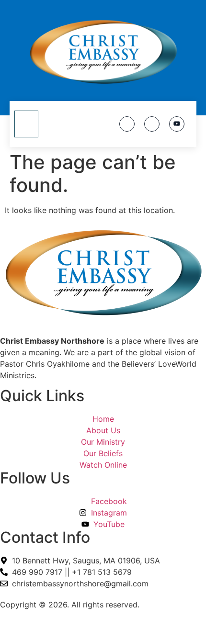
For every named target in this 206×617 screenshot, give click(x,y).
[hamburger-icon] (26, 124)
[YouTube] (176, 124)
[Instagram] (152, 124)
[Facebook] (127, 124)
